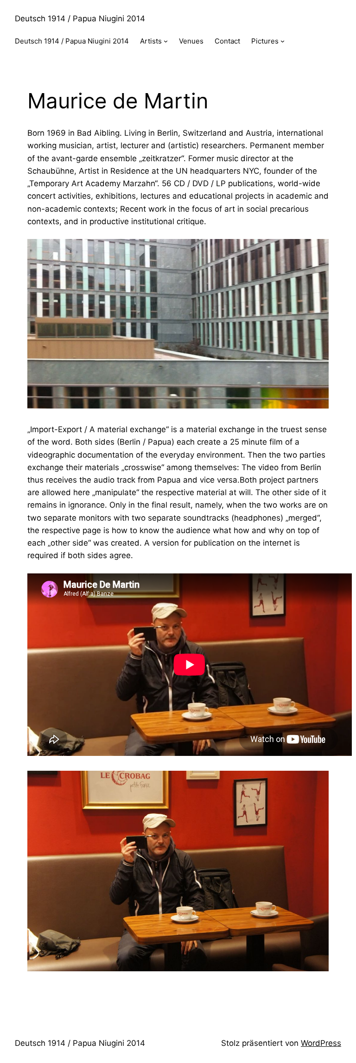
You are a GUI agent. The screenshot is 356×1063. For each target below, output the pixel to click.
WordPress (321, 1043)
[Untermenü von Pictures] (282, 41)
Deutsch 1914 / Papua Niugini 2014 (80, 18)
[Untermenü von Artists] (166, 41)
